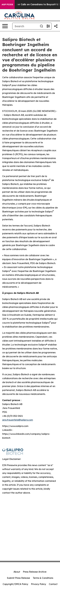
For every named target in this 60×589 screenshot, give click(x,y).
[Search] (41, 26)
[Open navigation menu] (5, 26)
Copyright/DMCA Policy (15, 584)
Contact (53, 584)
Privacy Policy (38, 584)
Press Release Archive (34, 571)
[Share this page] (56, 26)
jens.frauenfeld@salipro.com (17, 419)
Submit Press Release (18, 578)
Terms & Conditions (43, 578)
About (17, 571)
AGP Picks (7, 4)
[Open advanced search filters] (48, 26)
